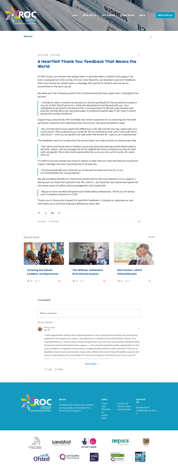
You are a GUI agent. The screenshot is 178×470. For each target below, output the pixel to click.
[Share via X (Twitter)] (45, 213)
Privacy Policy (123, 406)
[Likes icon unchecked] (46, 369)
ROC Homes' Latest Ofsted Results (129, 272)
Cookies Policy (124, 409)
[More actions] (138, 55)
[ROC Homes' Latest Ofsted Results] (134, 253)
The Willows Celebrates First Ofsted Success (87, 272)
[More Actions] (138, 328)
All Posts (28, 36)
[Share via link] (59, 213)
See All (151, 237)
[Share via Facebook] (39, 213)
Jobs (103, 406)
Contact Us (122, 403)
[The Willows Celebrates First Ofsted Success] (89, 253)
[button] (150, 36)
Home (104, 403)
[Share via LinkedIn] (52, 213)
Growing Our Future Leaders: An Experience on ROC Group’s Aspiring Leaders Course (43, 272)
